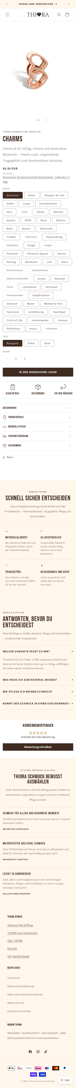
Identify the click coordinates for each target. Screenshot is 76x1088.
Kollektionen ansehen (16, 893)
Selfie (10, 203)
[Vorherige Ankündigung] (7, 4)
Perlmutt (12, 253)
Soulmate (13, 195)
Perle (12, 287)
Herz (9, 212)
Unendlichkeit (48, 203)
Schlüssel (52, 287)
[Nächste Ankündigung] (69, 4)
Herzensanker (40, 320)
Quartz (26, 228)
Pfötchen (33, 237)
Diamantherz (42, 271)
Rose (44, 220)
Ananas (63, 320)
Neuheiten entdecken (16, 829)
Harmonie (13, 312)
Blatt (10, 228)
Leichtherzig (36, 312)
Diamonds (46, 228)
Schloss (60, 220)
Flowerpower (17, 296)
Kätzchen (14, 246)
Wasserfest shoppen (15, 859)
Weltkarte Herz (53, 303)
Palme (40, 212)
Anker (31, 195)
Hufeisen (53, 329)
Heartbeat (59, 312)
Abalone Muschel (19, 279)
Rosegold (12, 343)
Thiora (32, 1081)
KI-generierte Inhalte (19, 1011)
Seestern (12, 303)
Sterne (62, 253)
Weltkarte (31, 262)
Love (26, 212)
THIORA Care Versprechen (22, 933)
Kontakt (12, 948)
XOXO (28, 220)
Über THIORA (15, 940)
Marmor (58, 212)
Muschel (60, 278)
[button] (7, 15)
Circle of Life (15, 320)
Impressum (13, 977)
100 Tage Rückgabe (18, 956)
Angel (50, 246)
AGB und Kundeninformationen (25, 994)
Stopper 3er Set (54, 195)
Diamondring (54, 237)
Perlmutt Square (37, 253)
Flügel (31, 245)
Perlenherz (13, 328)
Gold (47, 343)
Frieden (11, 237)
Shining (11, 262)
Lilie (49, 262)
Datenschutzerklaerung (20, 986)
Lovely (41, 278)
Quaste (11, 220)
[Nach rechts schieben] (46, 120)
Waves (31, 303)
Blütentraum (17, 271)
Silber (31, 343)
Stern (64, 262)
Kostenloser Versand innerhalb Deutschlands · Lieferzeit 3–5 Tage (36, 179)
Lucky (26, 203)
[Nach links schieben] (30, 120)
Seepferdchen (41, 295)
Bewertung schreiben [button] (38, 747)
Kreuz (33, 328)
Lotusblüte (30, 287)
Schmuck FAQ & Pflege (20, 925)
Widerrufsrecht (15, 1002)
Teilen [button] (9, 457)
